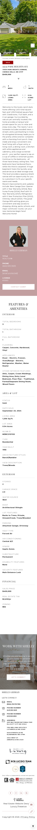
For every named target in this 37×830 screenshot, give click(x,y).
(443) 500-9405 (9, 266)
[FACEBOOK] (11, 793)
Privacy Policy (28, 817)
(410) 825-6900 (12, 716)
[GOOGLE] (27, 793)
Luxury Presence (18, 806)
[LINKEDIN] (21, 793)
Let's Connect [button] (18, 677)
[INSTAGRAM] (16, 793)
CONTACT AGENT (18, 287)
